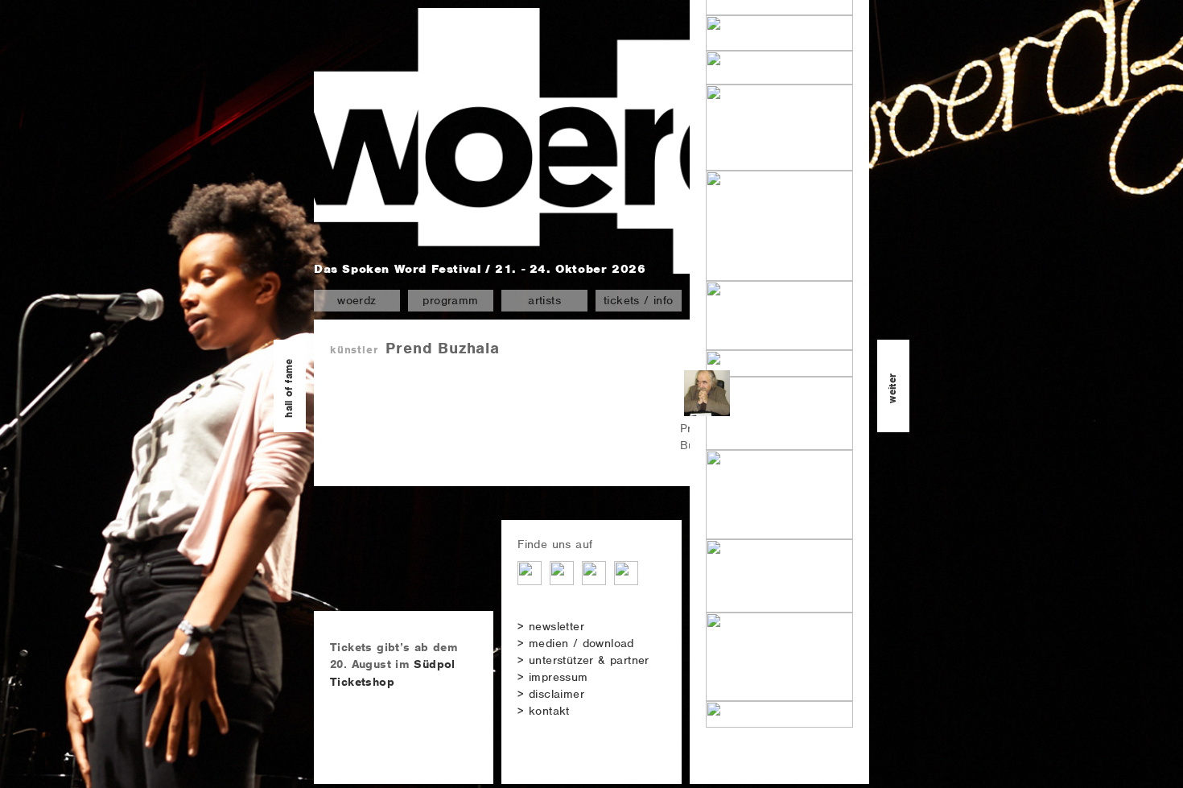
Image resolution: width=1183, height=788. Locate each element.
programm (450, 300)
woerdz (356, 300)
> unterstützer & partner (583, 660)
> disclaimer (550, 694)
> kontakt (543, 710)
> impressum (552, 677)
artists (544, 300)
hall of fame (288, 388)
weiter (892, 387)
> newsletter (550, 626)
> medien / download (575, 643)
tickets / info (638, 300)
